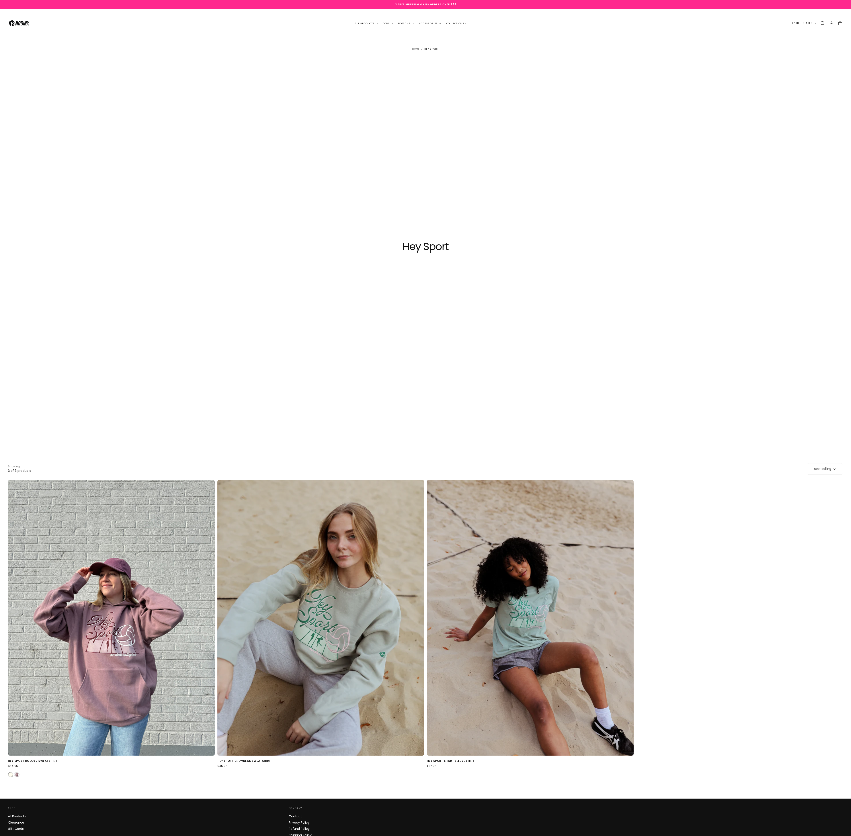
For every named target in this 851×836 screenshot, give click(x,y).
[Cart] (840, 23)
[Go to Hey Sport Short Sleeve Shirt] (530, 618)
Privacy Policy (299, 822)
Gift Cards (16, 828)
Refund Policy (299, 828)
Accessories (428, 23)
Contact (295, 816)
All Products (365, 23)
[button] (822, 23)
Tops (386, 23)
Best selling (822, 469)
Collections (455, 23)
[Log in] (831, 23)
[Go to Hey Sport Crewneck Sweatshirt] (320, 618)
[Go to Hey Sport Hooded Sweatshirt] (111, 618)
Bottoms (404, 23)
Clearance (16, 822)
